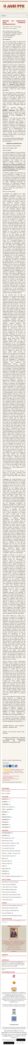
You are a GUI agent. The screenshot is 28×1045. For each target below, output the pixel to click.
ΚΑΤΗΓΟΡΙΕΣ (5, 796)
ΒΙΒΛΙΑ (4, 814)
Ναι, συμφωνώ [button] (20, 1040)
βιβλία (8, 772)
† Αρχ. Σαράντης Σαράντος (9, 892)
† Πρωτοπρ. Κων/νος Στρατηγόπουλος (12, 897)
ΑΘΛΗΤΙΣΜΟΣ (5, 827)
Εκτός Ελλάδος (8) (7, 861)
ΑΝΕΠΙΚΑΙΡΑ (5, 824)
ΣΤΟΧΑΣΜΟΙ (5, 804)
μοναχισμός (17, 772)
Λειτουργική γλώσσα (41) (8, 845)
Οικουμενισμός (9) (7, 863)
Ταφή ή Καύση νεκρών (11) (9, 856)
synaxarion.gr (13, 951)
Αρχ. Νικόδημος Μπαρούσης (9, 889)
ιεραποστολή (12, 772)
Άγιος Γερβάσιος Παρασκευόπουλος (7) (12, 876)
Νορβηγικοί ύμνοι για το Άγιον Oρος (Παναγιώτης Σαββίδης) (11, 776)
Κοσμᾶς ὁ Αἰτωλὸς (5, 941)
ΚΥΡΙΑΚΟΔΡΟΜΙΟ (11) (7, 833)
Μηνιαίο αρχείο (6, 791)
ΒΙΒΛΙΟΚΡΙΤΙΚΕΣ (6, 817)
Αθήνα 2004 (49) (6, 868)
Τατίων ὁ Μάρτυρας (15, 942)
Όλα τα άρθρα (6, 793)
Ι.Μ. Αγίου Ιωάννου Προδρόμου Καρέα (12, 915)
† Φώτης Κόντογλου (7, 899)
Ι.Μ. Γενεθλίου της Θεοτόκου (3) (10, 910)
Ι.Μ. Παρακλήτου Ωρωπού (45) (10, 908)
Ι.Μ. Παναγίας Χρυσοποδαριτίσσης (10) (12, 905)
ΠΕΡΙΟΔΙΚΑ (5, 822)
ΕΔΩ (16, 966)
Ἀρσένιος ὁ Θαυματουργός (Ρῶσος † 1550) (14, 945)
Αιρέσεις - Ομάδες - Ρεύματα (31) (11, 853)
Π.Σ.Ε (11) (4, 866)
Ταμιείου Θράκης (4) (7, 913)
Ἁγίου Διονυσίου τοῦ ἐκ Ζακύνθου (18, 943)
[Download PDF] (20, 26)
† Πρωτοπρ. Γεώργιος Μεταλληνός (11, 894)
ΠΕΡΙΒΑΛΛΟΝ (5, 819)
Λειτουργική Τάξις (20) (8, 848)
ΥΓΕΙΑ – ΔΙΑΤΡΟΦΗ (7, 809)
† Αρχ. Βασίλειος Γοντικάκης (9, 887)
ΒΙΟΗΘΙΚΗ (4, 812)
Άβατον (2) (5, 858)
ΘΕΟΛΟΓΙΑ (5, 799)
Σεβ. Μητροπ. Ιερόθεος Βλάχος (10, 882)
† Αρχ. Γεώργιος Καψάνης (9, 884)
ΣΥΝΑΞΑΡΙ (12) (6, 835)
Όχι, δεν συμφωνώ (8, 1043)
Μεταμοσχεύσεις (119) (8, 838)
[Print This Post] (18, 26)
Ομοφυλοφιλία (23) (7, 840)
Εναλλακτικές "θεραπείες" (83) (10, 843)
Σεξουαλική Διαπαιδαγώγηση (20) (11, 850)
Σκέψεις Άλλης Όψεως (8, 807)
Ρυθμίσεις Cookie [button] (20, 1043)
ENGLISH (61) (5, 871)
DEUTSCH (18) (5, 873)
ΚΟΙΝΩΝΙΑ (4, 801)
